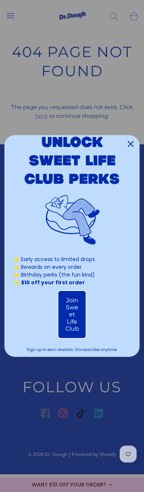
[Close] (131, 144)
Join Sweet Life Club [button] (72, 314)
